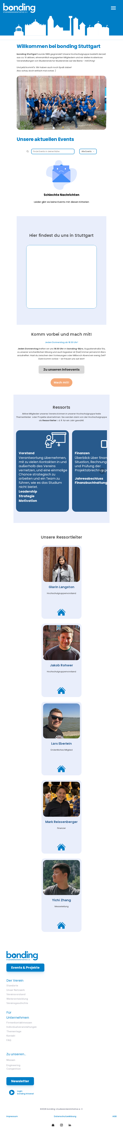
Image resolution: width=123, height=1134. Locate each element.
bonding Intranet (25, 1093)
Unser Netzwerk (15, 989)
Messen (10, 1059)
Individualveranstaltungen (21, 1026)
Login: (20, 1091)
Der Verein (14, 980)
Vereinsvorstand (15, 994)
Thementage (13, 1031)
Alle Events (87, 151)
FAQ (8, 1040)
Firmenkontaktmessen (19, 1022)
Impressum (12, 1116)
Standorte (12, 985)
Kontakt (10, 1035)
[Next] (102, 471)
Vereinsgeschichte (17, 1003)
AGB (114, 1116)
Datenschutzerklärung (65, 1116)
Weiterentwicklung (17, 998)
